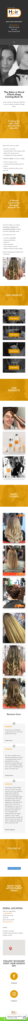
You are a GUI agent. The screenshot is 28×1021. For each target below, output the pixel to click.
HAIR (14, 313)
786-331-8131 (15, 25)
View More (14, 318)
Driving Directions (8, 922)
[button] (11, 948)
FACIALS (14, 362)
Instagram (14, 1001)
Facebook (14, 983)
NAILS (14, 346)
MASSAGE (14, 330)
